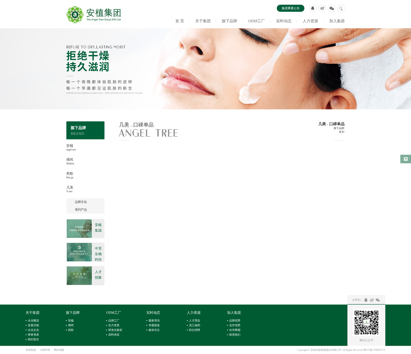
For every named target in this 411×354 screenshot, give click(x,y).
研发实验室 (115, 330)
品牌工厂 (113, 320)
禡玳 (71, 325)
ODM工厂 (256, 21)
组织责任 (33, 339)
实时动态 (284, 21)
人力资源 (310, 21)
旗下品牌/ (339, 128)
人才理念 (194, 320)
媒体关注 (154, 330)
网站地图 (59, 349)
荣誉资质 (33, 334)
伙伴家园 (234, 330)
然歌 (71, 330)
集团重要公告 (291, 8)
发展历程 (33, 325)
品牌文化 (81, 202)
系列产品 (81, 209)
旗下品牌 (229, 21)
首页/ (342, 131)
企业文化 (33, 330)
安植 (71, 320)
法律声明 (45, 349)
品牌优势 (234, 320)
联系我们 (234, 334)
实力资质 (113, 325)
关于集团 (203, 21)
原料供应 (113, 334)
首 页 (179, 21)
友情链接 (31, 349)
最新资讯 (154, 320)
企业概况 (33, 320)
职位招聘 (194, 330)
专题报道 (154, 325)
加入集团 (337, 21)
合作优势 (234, 325)
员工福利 (194, 325)
